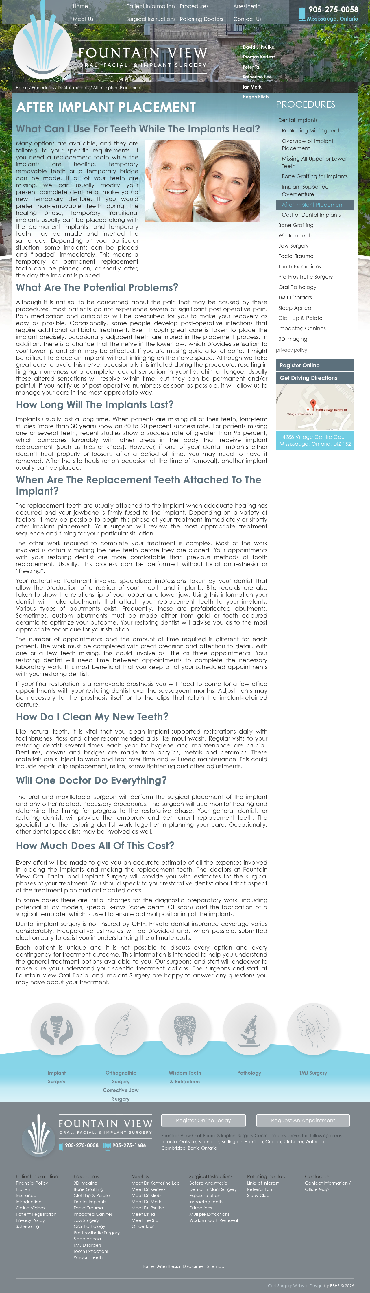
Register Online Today (203, 1120)
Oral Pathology (297, 287)
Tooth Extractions (299, 267)
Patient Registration (36, 1214)
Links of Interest (263, 1182)
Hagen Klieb (256, 97)
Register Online (300, 365)
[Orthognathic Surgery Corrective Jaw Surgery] (121, 1049)
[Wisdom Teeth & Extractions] (185, 1051)
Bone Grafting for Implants (315, 176)
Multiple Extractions (209, 1214)
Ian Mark (252, 87)
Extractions (200, 1207)
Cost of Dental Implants (311, 215)
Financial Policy (32, 1182)
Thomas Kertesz (259, 57)
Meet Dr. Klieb (146, 1195)
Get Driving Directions (308, 377)
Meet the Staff (146, 1220)
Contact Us (247, 19)
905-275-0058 (82, 1145)
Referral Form (261, 1189)
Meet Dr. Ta (143, 1214)
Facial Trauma (296, 256)
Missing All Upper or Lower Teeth (314, 162)
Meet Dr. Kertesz (148, 1189)
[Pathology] (249, 1051)
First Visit (24, 1189)
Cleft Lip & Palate (300, 318)
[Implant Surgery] (57, 1050)
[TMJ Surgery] (313, 1050)
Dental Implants (298, 120)
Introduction (28, 1201)
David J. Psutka (259, 47)
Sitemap (215, 1266)
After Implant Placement (313, 205)
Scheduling (27, 1226)
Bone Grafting (296, 225)
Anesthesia (247, 6)
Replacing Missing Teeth (312, 131)
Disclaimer (193, 1266)
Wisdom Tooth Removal (213, 1220)
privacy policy (291, 350)
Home (80, 6)
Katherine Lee (257, 77)
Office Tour (143, 1226)
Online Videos (30, 1207)
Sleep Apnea (294, 308)
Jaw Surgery (293, 246)
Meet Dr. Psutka (148, 1207)
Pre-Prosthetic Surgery (305, 277)
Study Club (258, 1195)
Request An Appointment (303, 1120)
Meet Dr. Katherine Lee (156, 1182)
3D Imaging (292, 339)
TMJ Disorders (295, 297)
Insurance (26, 1195)
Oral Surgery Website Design (295, 1285)
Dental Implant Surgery (213, 1189)
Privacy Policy (30, 1220)
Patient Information (150, 6)
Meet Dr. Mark (146, 1201)
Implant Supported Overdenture (305, 190)
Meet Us (83, 19)
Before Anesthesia (208, 1182)
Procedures (194, 6)
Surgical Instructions (150, 19)
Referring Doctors (201, 19)
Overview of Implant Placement (307, 145)
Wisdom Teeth (296, 236)
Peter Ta (251, 67)
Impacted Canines (302, 328)
